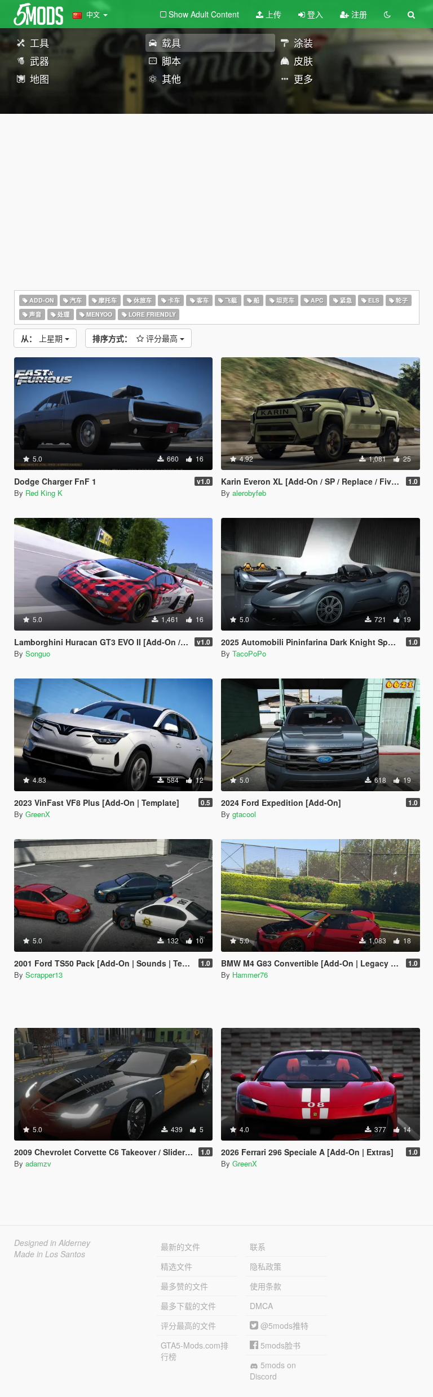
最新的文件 (180, 1246)
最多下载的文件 (188, 1305)
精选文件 (176, 1266)
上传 (272, 14)
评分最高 (136, 338)
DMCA (261, 1305)
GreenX (37, 814)
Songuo (37, 653)
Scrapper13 (44, 974)
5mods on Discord (273, 1370)
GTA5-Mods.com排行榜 (194, 1351)
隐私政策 (265, 1266)
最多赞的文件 (184, 1286)
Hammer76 (250, 974)
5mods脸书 (279, 1345)
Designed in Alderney (52, 1242)
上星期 (43, 338)
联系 (258, 1246)
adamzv (38, 1163)
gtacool (244, 814)
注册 (358, 14)
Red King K (44, 492)
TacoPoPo (249, 653)
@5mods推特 (283, 1325)
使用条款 (265, 1286)
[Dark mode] (387, 14)
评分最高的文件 (188, 1325)
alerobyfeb (249, 492)
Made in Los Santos (49, 1253)
